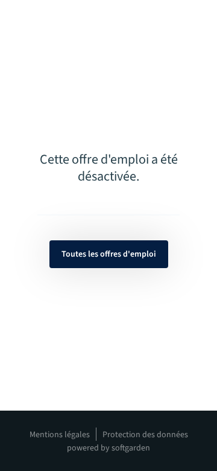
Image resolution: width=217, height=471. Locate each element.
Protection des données (145, 435)
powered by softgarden (108, 448)
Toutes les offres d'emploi (108, 254)
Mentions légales (60, 435)
